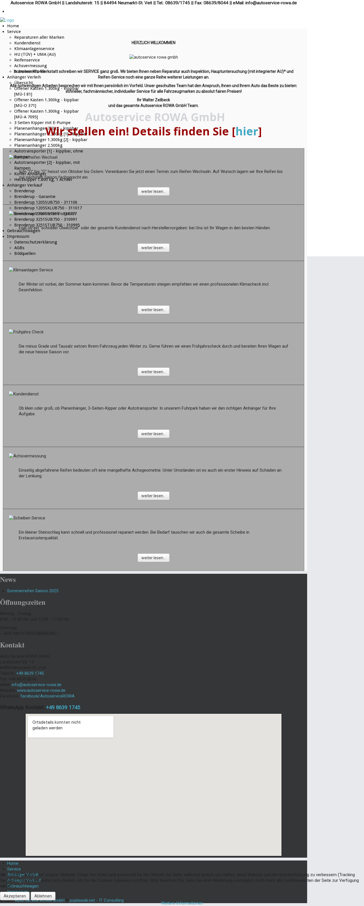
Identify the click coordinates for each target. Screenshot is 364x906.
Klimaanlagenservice (34, 48)
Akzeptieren (15, 896)
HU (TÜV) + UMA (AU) (35, 54)
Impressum (18, 236)
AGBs (19, 247)
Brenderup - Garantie (34, 196)
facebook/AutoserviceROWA (47, 696)
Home (13, 25)
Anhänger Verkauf (24, 185)
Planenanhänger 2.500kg (38, 145)
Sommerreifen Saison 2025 (32, 590)
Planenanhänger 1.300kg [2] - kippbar (50, 139)
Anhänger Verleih (24, 77)
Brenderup (24, 190)
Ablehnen (43, 896)
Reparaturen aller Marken (39, 37)
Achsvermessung (30, 65)
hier (246, 131)
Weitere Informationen (182, 903)
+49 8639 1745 (63, 707)
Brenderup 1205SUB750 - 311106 (45, 202)
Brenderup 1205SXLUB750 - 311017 (48, 207)
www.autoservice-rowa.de (41, 690)
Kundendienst (27, 43)
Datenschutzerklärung (35, 242)
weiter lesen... (153, 191)
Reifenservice (27, 60)
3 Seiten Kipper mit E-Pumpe (42, 122)
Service (14, 31)
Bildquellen (25, 253)
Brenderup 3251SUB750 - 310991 (45, 219)
